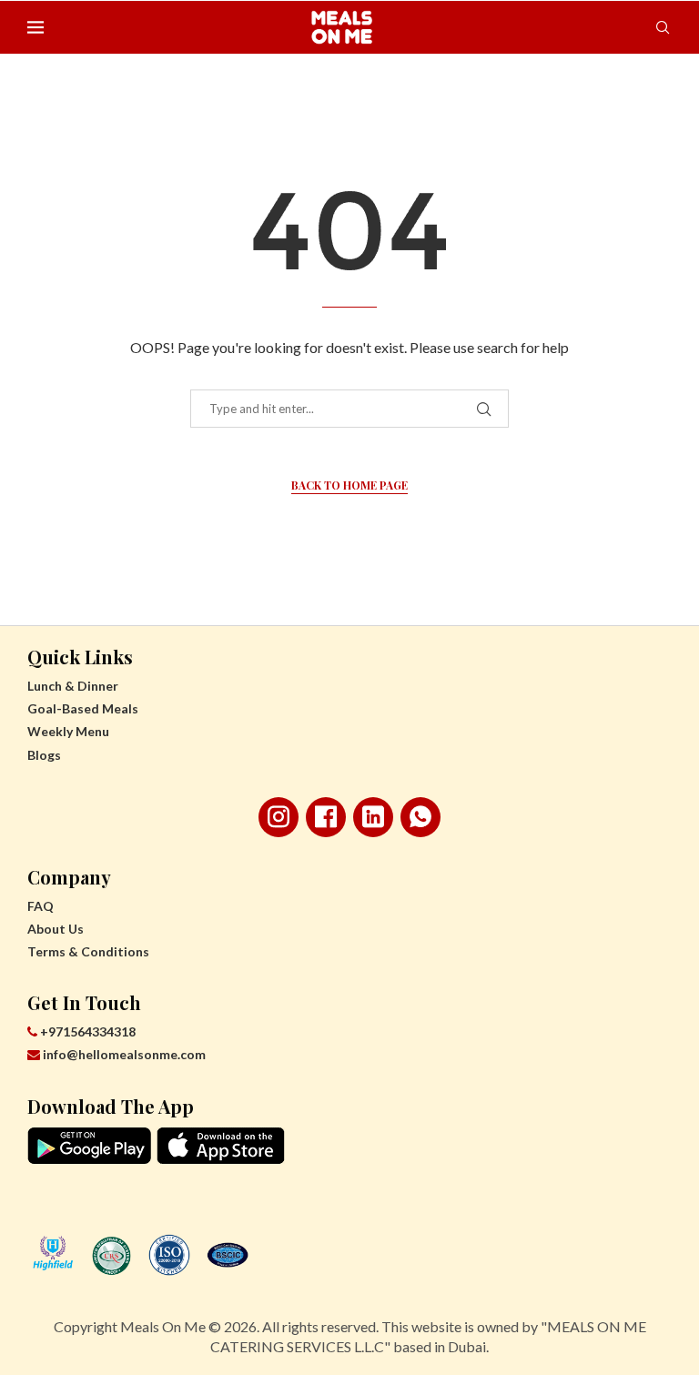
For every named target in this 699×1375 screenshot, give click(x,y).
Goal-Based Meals (82, 708)
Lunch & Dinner (72, 685)
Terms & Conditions (88, 951)
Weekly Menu (68, 731)
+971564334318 (86, 1031)
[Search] (662, 27)
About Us (55, 928)
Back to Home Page (349, 485)
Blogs (44, 755)
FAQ (40, 906)
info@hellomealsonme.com (124, 1054)
